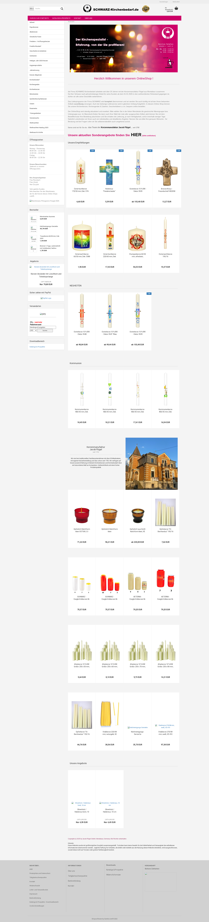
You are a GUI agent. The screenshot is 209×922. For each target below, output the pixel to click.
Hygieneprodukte (36, 65)
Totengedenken (35, 113)
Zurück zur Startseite (39, 18)
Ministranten (34, 94)
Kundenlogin (163, 2)
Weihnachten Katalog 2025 (39, 127)
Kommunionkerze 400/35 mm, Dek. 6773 (165, 410)
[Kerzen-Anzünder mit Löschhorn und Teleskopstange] (46, 268)
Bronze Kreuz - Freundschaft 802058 (166, 190)
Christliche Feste (35, 37)
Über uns (88, 18)
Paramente (33, 108)
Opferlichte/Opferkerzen (38, 99)
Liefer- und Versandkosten (39, 890)
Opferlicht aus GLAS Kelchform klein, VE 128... (137, 530)
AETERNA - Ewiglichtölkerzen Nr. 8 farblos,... (138, 598)
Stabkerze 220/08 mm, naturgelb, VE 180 (110, 733)
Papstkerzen (34, 27)
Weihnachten (34, 123)
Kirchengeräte (34, 84)
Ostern (32, 104)
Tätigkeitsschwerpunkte (38, 877)
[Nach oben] (202, 918)
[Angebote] (61, 261)
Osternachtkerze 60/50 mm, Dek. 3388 (82, 255)
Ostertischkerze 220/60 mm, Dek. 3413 (109, 255)
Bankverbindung (35, 898)
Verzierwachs (34, 118)
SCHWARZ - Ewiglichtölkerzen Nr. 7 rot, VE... (110, 598)
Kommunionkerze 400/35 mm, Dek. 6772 (109, 410)
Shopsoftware (97, 919)
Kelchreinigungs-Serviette (137, 733)
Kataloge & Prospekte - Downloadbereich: (44, 902)
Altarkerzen (33, 32)
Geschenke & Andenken (38, 51)
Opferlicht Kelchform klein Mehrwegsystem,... (109, 530)
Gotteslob (33, 56)
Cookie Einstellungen (37, 906)
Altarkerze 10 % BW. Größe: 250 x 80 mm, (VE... (165, 665)
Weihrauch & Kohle (36, 132)
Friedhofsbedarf (35, 46)
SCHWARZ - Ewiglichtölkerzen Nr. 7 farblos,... (82, 598)
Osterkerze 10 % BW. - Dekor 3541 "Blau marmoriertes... (110, 333)
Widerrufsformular (113, 875)
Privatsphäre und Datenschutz (40, 873)
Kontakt (77, 18)
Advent (32, 22)
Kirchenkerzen (35, 89)
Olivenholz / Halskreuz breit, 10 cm (82, 810)
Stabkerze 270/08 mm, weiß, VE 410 (165, 733)
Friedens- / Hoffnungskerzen (40, 41)
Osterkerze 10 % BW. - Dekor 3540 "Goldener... (82, 333)
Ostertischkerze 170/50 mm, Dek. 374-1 (80, 190)
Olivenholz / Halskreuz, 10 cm (109, 810)
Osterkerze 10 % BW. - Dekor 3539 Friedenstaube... (138, 190)
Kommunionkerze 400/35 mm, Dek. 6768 (82, 410)
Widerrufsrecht (35, 886)
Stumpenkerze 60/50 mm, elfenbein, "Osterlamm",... (137, 255)
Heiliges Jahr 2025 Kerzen (39, 61)
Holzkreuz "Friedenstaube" (109, 190)
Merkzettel (175, 2)
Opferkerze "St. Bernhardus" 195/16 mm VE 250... (82, 733)
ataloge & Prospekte (115, 870)
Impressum (33, 894)
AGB (31, 869)
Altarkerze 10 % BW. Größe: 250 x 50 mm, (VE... (82, 665)
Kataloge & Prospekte (61, 18)
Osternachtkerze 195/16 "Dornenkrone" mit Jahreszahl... (165, 255)
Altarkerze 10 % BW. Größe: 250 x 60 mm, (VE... (110, 665)
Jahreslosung (34, 70)
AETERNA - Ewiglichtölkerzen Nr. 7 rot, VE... (165, 598)
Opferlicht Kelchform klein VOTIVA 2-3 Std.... (82, 530)
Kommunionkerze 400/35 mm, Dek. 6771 (137, 410)
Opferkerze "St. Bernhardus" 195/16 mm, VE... (165, 530)
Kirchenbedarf (35, 80)
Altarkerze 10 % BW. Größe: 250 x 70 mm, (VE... (138, 665)
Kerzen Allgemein (36, 75)
